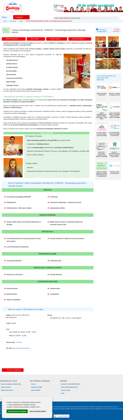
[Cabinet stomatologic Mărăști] (114, 64)
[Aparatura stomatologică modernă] (101, 64)
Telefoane (35, 39)
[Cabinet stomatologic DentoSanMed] (101, 87)
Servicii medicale (12, 39)
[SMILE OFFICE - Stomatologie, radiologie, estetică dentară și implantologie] (101, 146)
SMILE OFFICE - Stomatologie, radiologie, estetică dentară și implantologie (101, 154)
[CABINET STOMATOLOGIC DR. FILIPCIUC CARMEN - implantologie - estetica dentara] (101, 107)
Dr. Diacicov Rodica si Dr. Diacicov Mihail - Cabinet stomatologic (102, 134)
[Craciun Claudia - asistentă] (114, 41)
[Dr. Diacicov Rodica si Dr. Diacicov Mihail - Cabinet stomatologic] (101, 126)
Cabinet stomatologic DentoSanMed (102, 94)
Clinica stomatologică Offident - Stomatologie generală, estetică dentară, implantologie (114, 115)
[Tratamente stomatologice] (114, 52)
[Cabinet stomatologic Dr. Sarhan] (101, 41)
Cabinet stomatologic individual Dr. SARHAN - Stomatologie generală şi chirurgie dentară (101, 174)
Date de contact (78, 39)
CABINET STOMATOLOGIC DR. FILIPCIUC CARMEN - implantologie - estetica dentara (101, 116)
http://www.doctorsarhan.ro (21, 348)
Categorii (19, 17)
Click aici (19, 342)
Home (4, 17)
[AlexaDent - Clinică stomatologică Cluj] (114, 166)
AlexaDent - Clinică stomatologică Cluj (114, 172)
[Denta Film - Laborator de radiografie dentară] (114, 87)
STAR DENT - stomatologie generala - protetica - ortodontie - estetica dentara (114, 154)
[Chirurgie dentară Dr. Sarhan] (101, 52)
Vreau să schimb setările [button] (38, 411)
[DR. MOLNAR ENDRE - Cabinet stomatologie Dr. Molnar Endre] (114, 126)
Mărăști (21, 21)
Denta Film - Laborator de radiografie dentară (114, 94)
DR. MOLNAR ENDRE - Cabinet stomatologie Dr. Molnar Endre (114, 134)
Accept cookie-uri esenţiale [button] (17, 411)
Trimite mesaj (55, 39)
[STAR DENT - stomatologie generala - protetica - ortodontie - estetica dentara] (114, 146)
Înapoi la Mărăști (14, 370)
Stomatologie (12, 21)
